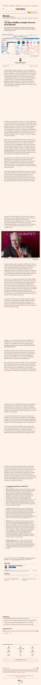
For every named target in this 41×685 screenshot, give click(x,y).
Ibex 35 (4, 5)
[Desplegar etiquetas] (36, 575)
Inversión (22, 575)
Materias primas (19, 18)
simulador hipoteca (20, 648)
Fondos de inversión (14, 18)
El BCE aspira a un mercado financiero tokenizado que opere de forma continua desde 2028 (20, 620)
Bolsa (4, 18)
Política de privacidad (27, 675)
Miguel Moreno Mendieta (20, 62)
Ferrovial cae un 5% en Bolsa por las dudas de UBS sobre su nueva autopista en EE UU (19, 624)
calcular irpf (8, 648)
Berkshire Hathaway (9, 150)
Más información (6, 580)
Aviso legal (11, 675)
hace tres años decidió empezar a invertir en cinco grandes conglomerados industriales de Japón (19, 345)
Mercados (6, 16)
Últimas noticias (35, 18)
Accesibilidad (32, 675)
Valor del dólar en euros (35, 5)
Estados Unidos (27, 575)
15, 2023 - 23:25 (21, 63)
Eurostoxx (7, 633)
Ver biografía (11, 567)
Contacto (8, 675)
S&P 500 (10, 5)
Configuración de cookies (20, 675)
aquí (25, 580)
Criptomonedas (30, 18)
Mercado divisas (7, 18)
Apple (28, 282)
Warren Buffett (18, 575)
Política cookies (15, 675)
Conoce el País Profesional (20, 660)
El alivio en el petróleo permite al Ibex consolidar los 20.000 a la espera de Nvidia (19, 622)
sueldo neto (32, 648)
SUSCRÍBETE (29, 12)
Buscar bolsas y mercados (7, 628)
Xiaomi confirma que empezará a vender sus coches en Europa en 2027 (17, 618)
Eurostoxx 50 (26, 5)
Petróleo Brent (18, 5)
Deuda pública (25, 18)
